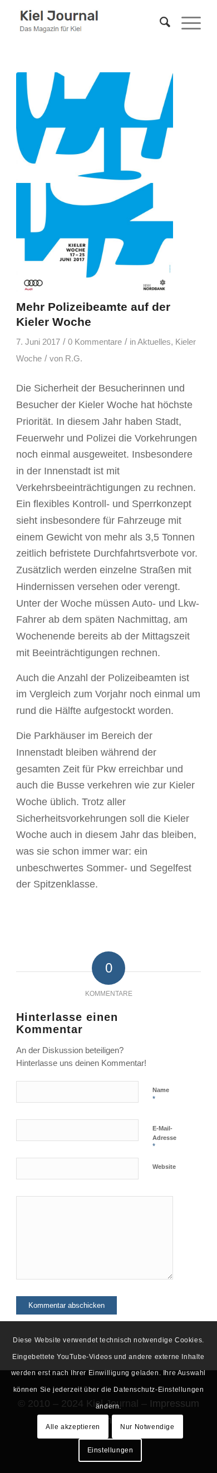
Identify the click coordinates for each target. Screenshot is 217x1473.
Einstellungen (110, 1450)
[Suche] (159, 22)
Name (160, 1095)
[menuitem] (159, 22)
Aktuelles (154, 342)
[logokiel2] (90, 22)
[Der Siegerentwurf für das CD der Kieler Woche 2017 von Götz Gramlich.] (94, 183)
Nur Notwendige (147, 1427)
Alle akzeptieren (73, 1427)
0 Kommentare (95, 342)
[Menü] (185, 22)
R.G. (73, 358)
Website (164, 1166)
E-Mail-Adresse (164, 1137)
